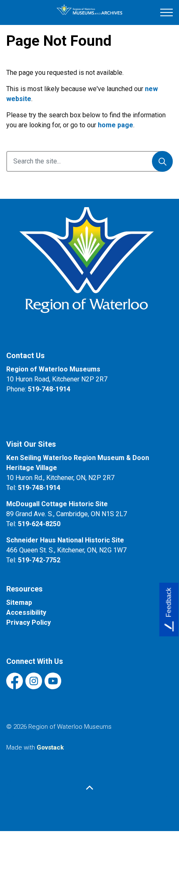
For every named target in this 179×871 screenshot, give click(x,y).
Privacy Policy (28, 622)
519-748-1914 (49, 389)
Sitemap (19, 602)
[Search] (162, 161)
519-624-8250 (39, 524)
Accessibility (26, 612)
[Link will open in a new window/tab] (89, 269)
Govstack (50, 747)
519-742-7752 (39, 560)
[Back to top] (89, 788)
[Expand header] (166, 12)
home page (115, 125)
